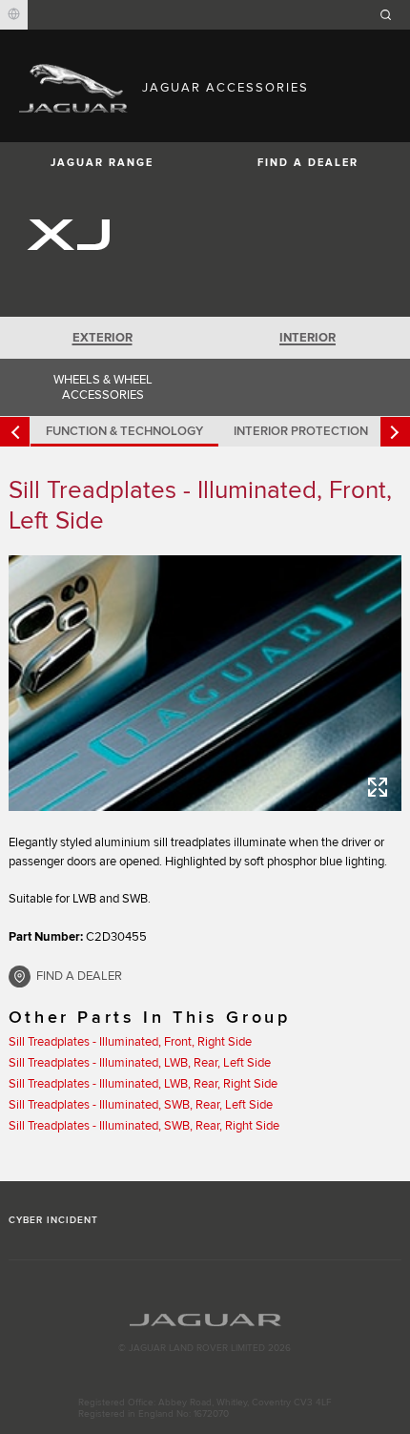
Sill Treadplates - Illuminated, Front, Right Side (130, 1042)
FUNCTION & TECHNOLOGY (124, 431)
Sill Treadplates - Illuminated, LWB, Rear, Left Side (140, 1062)
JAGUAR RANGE (102, 162)
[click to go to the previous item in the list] (15, 432)
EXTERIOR (102, 337)
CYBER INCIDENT (54, 1220)
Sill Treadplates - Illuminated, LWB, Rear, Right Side (143, 1083)
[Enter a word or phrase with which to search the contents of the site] (392, 15)
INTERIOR (307, 337)
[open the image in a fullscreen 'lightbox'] (205, 683)
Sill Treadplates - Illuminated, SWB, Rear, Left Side (141, 1104)
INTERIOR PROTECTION (301, 431)
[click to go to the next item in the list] (395, 432)
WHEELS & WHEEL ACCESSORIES (103, 387)
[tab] (102, 338)
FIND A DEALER (308, 162)
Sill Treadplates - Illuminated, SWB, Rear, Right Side (144, 1125)
